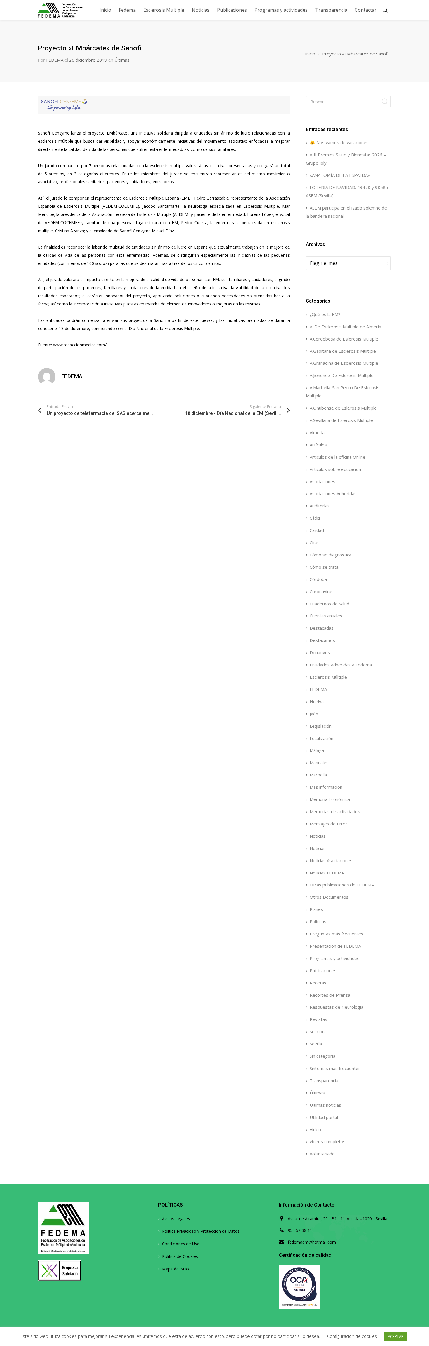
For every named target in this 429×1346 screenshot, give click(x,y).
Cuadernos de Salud (329, 604)
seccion (317, 1031)
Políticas (318, 921)
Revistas (318, 1019)
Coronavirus (322, 591)
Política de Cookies (180, 1256)
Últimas (122, 60)
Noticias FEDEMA (327, 873)
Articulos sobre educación (335, 469)
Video (315, 1129)
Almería (317, 432)
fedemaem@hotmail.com (312, 1242)
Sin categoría (322, 1056)
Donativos (320, 652)
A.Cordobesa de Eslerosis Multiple (344, 339)
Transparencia (324, 1080)
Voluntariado (322, 1154)
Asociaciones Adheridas (333, 493)
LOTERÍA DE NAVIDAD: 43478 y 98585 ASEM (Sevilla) (347, 191)
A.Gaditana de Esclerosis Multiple (343, 351)
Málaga (317, 750)
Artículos (318, 445)
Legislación (321, 726)
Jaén (314, 714)
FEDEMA (54, 60)
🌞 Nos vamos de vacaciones (339, 142)
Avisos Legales (176, 1218)
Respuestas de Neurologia (336, 1007)
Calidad (317, 530)
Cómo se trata (324, 567)
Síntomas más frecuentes (335, 1068)
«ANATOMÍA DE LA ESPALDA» (340, 175)
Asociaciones (322, 481)
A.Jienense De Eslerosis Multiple (342, 375)
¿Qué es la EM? (325, 314)
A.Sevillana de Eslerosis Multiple (341, 420)
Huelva (317, 701)
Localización (321, 738)
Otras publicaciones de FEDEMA (342, 885)
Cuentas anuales (326, 616)
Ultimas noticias (325, 1105)
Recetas (318, 983)
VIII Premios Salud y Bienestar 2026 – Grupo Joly (346, 159)
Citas (315, 542)
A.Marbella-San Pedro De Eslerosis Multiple (342, 392)
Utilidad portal (324, 1117)
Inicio (310, 54)
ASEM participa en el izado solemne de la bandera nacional (346, 212)
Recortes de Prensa (330, 995)
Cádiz (315, 518)
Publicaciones (323, 970)
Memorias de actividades (335, 811)
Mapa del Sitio (175, 1269)
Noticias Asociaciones (331, 860)
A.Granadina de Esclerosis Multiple (344, 363)
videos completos (328, 1141)
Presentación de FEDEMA (335, 946)
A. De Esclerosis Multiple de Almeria (345, 326)
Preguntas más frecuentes (336, 934)
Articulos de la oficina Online (337, 457)
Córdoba (318, 579)
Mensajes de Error (328, 824)
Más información (326, 787)
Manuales (319, 762)
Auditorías (320, 506)
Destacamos (322, 640)
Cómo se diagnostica (330, 555)
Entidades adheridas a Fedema (341, 665)
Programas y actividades (335, 958)
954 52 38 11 (300, 1230)
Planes (316, 909)
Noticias (318, 836)
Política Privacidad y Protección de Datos (201, 1231)
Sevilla (316, 1044)
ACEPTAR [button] (396, 1336)
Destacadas (322, 628)
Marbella (318, 775)
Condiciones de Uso (181, 1244)
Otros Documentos (329, 897)
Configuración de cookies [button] (352, 1336)
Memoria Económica (330, 799)
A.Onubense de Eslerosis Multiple (343, 408)
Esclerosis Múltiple (328, 677)
